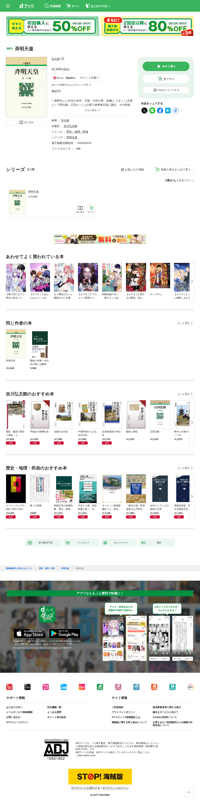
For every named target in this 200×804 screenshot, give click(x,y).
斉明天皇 (33, 191)
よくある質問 (54, 712)
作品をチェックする (168, 90)
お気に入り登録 (134, 169)
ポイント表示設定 (56, 717)
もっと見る (184, 323)
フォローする (62, 59)
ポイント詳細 (88, 77)
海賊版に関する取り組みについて (129, 722)
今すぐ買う (169, 66)
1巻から (170, 180)
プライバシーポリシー (123, 712)
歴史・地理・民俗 (77, 131)
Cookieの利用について (165, 717)
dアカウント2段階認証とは (126, 717)
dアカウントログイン (17, 722)
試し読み (29, 122)
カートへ (168, 78)
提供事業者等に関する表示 (167, 707)
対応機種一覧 (54, 707)
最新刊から (186, 180)
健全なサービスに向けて (166, 712)
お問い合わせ (13, 717)
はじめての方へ (14, 707)
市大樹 (56, 58)
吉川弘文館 (70, 126)
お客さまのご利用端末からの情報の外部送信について (173, 724)
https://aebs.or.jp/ (87, 755)
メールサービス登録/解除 (19, 712)
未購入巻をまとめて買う (176, 169)
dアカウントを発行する (85, 787)
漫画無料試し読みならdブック (19, 568)
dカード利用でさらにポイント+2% (70, 84)
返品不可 (56, 91)
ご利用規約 (117, 707)
